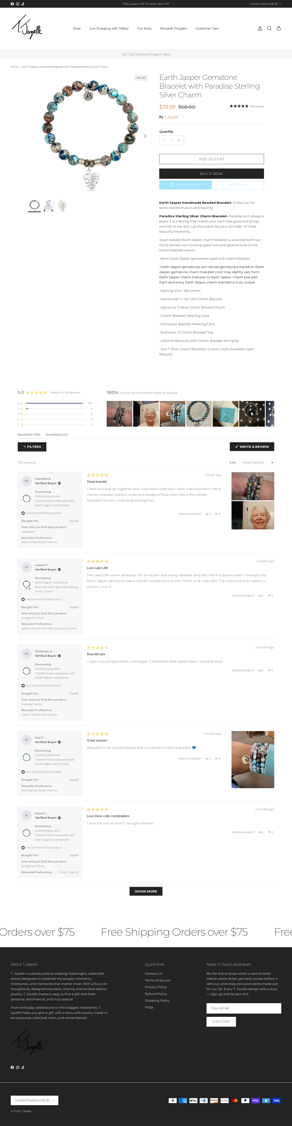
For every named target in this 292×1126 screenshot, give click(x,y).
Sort (233, 462)
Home (15, 66)
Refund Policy (156, 994)
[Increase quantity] (180, 140)
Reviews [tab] (29, 435)
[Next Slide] (270, 414)
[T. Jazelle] (27, 28)
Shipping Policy (157, 1000)
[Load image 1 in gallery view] (89, 134)
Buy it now (211, 174)
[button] (55, 403)
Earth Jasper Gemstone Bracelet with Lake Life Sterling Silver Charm (56, 587)
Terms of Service (158, 980)
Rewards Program (173, 28)
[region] (190, 414)
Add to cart (211, 159)
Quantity (166, 132)
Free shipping (134, 5)
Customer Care (207, 28)
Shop (77, 28)
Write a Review (256, 447)
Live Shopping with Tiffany (109, 28)
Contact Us (153, 973)
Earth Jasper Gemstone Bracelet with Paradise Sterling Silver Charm (65, 66)
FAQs (149, 1007)
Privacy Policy (156, 987)
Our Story (144, 28)
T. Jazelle (171, 117)
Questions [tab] (57, 435)
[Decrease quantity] (163, 140)
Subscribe (221, 1021)
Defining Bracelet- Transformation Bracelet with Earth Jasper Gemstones (55, 500)
